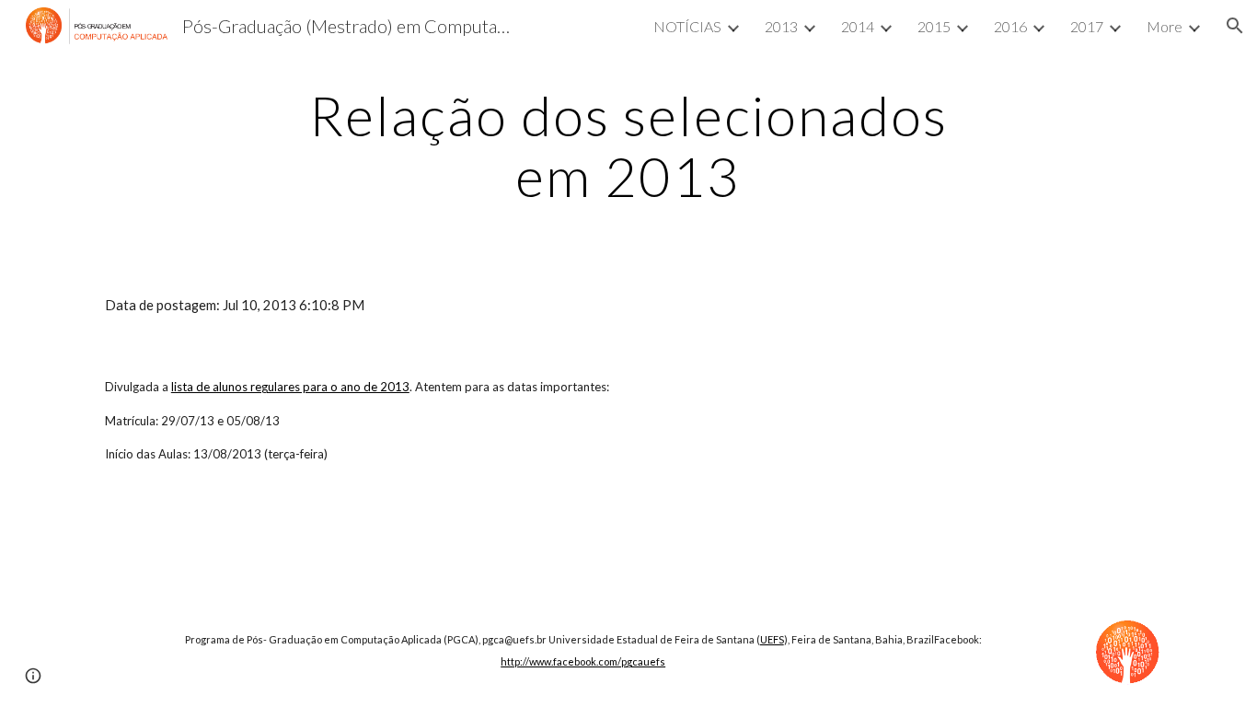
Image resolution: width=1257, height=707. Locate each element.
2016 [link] (1010, 26)
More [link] (1164, 26)
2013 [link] (781, 26)
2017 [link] (1086, 26)
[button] (1235, 26)
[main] (628, 145)
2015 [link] (934, 26)
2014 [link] (857, 26)
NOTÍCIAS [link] (687, 26)
